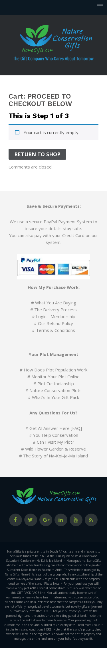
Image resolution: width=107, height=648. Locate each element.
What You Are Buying (55, 303)
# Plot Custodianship (53, 383)
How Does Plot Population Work (55, 370)
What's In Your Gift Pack (55, 397)
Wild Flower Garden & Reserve (55, 449)
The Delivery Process (55, 309)
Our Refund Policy (55, 323)
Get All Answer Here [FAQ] (55, 428)
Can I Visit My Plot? (55, 442)
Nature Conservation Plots (55, 390)
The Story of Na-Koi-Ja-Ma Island (55, 456)
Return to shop (37, 154)
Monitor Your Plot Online (55, 376)
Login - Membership (55, 316)
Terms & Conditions (55, 330)
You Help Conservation (55, 435)
